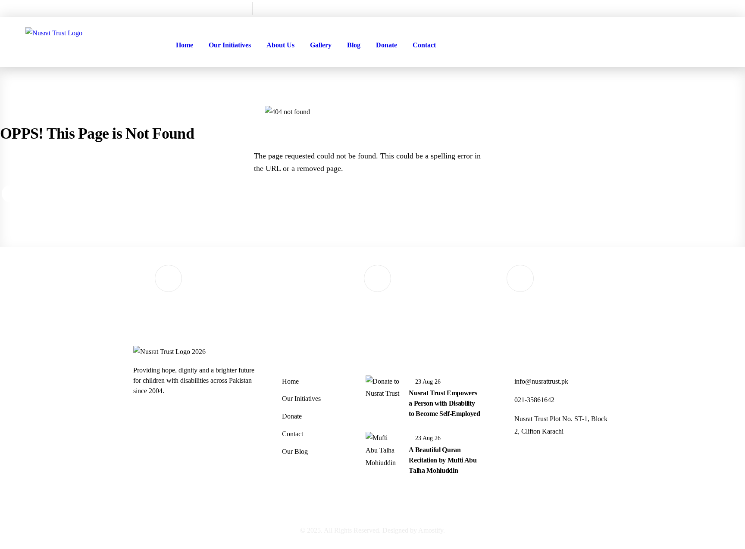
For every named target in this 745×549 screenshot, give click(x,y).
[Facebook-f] (699, 7)
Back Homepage (48, 194)
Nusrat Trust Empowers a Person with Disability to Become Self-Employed (444, 403)
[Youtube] (714, 7)
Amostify (430, 530)
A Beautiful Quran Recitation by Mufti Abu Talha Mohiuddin (443, 460)
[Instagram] (707, 7)
